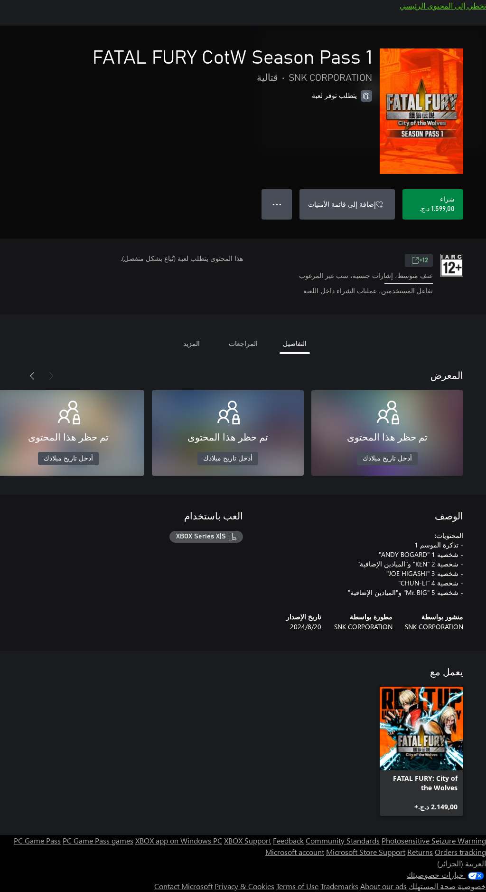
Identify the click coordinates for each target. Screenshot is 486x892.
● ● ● (276, 204)
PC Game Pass (37, 840)
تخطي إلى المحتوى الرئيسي (443, 5)
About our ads (383, 886)
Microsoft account (294, 852)
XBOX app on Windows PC (178, 840)
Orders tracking (460, 852)
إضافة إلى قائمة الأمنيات (342, 204)
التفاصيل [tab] (295, 343)
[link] (421, 751)
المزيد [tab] (191, 343)
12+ (423, 260)
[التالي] (32, 376)
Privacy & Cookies (244, 886)
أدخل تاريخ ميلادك (387, 458)
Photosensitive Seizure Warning (434, 840)
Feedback (288, 840)
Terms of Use (297, 886)
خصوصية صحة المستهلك (447, 886)
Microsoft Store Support (365, 852)
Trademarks (339, 886)
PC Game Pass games (98, 840)
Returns (420, 852)
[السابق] (51, 376)
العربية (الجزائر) (461, 863)
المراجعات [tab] (243, 343)
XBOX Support (247, 840)
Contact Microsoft (183, 886)
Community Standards (343, 840)
